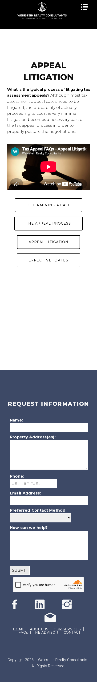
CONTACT (72, 632)
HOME (18, 629)
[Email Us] (48, 621)
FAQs (23, 632)
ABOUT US (39, 629)
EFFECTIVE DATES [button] (48, 260)
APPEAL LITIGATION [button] (48, 242)
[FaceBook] (21, 608)
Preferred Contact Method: (38, 510)
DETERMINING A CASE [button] (48, 205)
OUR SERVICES (67, 629)
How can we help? (29, 527)
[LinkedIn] (44, 608)
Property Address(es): (33, 437)
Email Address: (25, 493)
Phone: (17, 476)
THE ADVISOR (45, 632)
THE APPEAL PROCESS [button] (48, 223)
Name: (16, 420)
